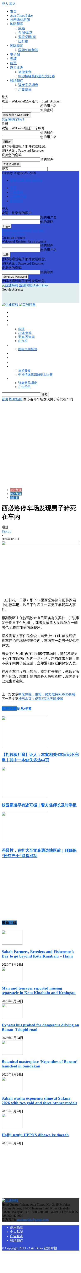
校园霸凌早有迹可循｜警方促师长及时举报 (39, 805)
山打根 (23, 41)
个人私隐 (16, 1232)
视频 (13, 58)
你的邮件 (46, 132)
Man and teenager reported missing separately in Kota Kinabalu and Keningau (39, 990)
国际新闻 (16, 45)
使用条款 (16, 1227)
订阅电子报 (18, 196)
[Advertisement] (35, 296)
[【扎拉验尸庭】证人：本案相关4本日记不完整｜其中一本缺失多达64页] (24, 746)
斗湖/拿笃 (25, 32)
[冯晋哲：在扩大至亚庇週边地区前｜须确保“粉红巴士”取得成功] (24, 842)
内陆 (21, 28)
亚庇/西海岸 (27, 37)
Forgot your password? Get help (23, 230)
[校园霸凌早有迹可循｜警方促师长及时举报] (24, 797)
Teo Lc (6, 531)
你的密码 (46, 110)
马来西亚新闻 (20, 19)
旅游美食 (25, 72)
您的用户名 (48, 105)
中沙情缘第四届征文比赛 (36, 76)
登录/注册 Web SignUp (26, 180)
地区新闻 (16, 24)
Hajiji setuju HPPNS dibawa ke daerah (35, 1135)
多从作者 (24, 708)
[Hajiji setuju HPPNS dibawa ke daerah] (12, 1127)
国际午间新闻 (28, 50)
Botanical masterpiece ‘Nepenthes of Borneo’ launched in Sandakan (39, 1063)
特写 (13, 63)
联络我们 (16, 80)
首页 (13, 11)
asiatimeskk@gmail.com (33, 1219)
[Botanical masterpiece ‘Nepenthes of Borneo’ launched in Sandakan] (12, 1053)
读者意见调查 (28, 85)
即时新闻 (15, 399)
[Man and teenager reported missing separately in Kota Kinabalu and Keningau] (12, 980)
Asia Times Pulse (21, 15)
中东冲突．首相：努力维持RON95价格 (46, 694)
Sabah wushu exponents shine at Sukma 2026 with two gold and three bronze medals (39, 1100)
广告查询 (16, 192)
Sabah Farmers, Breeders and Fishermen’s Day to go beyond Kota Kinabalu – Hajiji (38, 953)
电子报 (15, 54)
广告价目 (25, 89)
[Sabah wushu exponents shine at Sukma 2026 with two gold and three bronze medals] (12, 1090)
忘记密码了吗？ (13, 119)
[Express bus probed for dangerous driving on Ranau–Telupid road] (12, 1017)
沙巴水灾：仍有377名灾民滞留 (40, 698)
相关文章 (9, 708)
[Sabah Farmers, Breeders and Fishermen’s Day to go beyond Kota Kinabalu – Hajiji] (12, 943)
